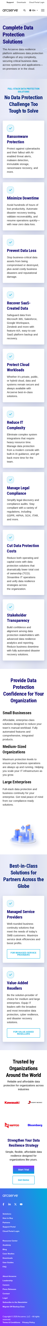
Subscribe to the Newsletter (15, 1302)
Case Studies (8, 1254)
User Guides (8, 1262)
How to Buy (8, 1218)
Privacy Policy (28, 1322)
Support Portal (9, 1227)
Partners (6, 1222)
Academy (7, 1245)
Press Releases (9, 1289)
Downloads (21, 2)
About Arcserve (9, 1276)
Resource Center (10, 1241)
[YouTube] (21, 1204)
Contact (6, 1294)
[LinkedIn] (9, 1204)
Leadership (8, 1280)
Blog (5, 1249)
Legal (5, 1298)
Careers (6, 1285)
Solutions (7, 1214)
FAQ (4, 1267)
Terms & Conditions (11, 1322)
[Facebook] (4, 1204)
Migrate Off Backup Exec (14, 1307)
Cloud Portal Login (36, 2)
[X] (15, 1204)
